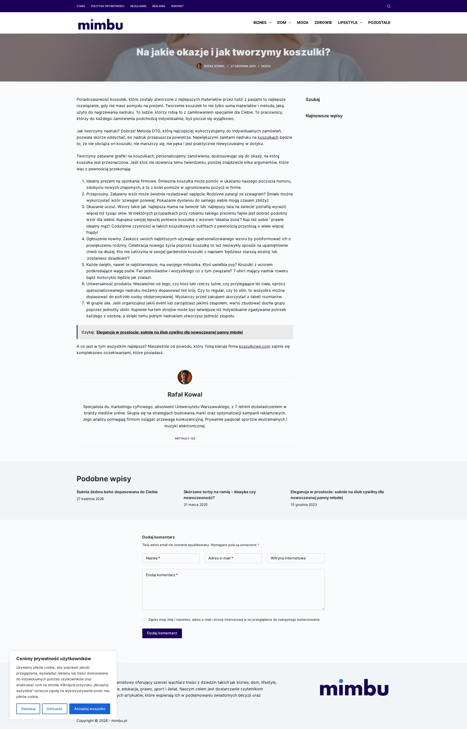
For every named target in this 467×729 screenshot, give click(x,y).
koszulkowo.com (254, 346)
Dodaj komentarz (162, 575)
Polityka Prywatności (107, 6)
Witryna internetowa (288, 558)
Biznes (260, 22)
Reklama (158, 6)
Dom (281, 22)
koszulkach (268, 137)
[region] (63, 685)
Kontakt (177, 6)
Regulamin (138, 6)
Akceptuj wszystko (89, 709)
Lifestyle (348, 22)
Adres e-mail (220, 558)
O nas (81, 6)
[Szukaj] (388, 6)
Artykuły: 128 (185, 438)
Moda (302, 22)
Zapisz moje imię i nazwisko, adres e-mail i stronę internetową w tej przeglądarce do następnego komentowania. (234, 619)
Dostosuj (28, 709)
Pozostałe (379, 22)
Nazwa (153, 558)
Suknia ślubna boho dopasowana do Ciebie (117, 491)
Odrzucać (55, 709)
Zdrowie (323, 22)
